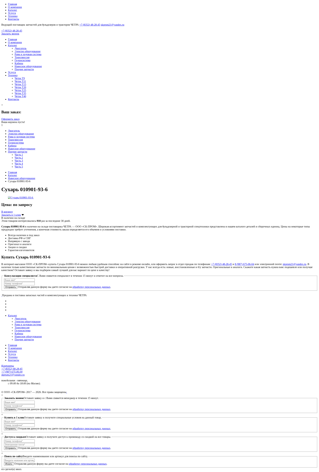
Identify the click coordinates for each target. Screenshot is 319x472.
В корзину (7, 211)
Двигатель (20, 48)
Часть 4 (19, 163)
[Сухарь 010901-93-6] (21, 197)
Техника (12, 16)
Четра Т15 (20, 84)
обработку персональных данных (91, 286)
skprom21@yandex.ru (112, 24)
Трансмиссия (22, 57)
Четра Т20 (20, 87)
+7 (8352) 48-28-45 (89, 24)
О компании (15, 7)
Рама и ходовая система (28, 54)
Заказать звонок (10, 33)
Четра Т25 (20, 90)
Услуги (12, 13)
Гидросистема (22, 60)
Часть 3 (19, 160)
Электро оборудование (28, 51)
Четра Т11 (20, 81)
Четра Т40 (20, 96)
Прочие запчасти (24, 69)
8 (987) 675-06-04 (244, 264)
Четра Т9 (20, 78)
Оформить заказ (10, 119)
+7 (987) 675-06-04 (11, 371)
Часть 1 (19, 154)
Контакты (13, 19)
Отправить (10, 287)
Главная (12, 4)
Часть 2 (19, 157)
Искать (8, 464)
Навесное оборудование (28, 66)
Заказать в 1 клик (11, 214)
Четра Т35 (20, 93)
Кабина (19, 63)
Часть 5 (19, 166)
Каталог (12, 10)
